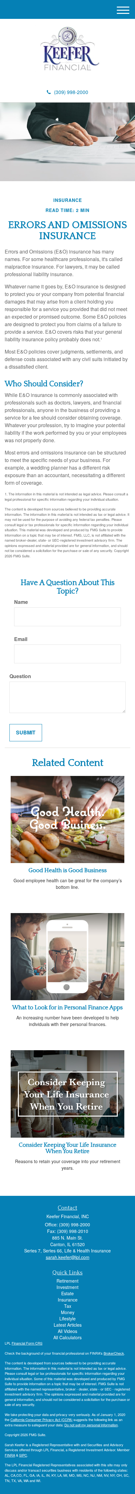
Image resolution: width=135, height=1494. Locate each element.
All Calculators (67, 1337)
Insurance (68, 1299)
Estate (67, 1293)
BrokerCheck (114, 1353)
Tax (67, 1306)
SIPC (23, 1455)
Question (20, 676)
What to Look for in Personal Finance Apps (67, 1007)
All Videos (67, 1331)
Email (20, 639)
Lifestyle (67, 1318)
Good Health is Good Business (68, 870)
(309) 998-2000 (71, 92)
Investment (67, 1287)
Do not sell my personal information (91, 1424)
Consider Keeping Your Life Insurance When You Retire (67, 1148)
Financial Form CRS (27, 1343)
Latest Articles (68, 1325)
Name (21, 602)
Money (67, 1312)
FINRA (10, 1455)
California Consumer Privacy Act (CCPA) (41, 1419)
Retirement (67, 1281)
